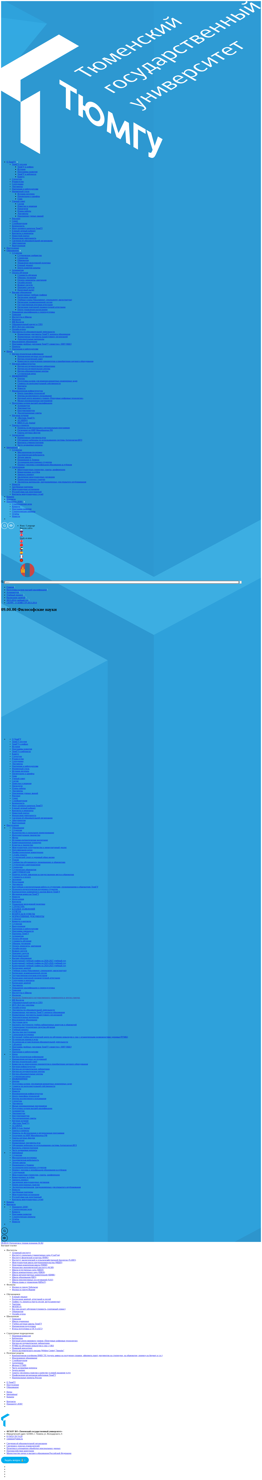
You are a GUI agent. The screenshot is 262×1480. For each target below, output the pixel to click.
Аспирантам (18, 270)
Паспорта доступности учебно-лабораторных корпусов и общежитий (44, 1025)
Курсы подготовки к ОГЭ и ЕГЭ (27, 1329)
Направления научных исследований (34, 356)
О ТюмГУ (11, 162)
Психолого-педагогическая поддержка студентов (35, 889)
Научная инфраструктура (23, 364)
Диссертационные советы (29, 413)
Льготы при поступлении (24, 1032)
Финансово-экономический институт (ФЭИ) (33, 1267)
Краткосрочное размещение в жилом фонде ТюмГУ (36, 892)
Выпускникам (18, 245)
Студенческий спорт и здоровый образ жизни (33, 857)
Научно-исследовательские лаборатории (36, 366)
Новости (21, 388)
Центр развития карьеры (28, 268)
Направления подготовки (24, 1326)
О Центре (16, 919)
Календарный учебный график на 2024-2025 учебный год (39, 965)
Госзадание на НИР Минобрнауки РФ (35, 430)
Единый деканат (25, 265)
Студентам (17, 253)
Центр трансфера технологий (31, 393)
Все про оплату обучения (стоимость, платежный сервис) (39, 1309)
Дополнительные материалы (30, 339)
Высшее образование (22, 292)
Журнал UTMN (19, 1365)
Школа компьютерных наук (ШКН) (28, 1272)
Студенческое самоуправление (26, 864)
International (12, 447)
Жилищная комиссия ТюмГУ (25, 894)
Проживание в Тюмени (28, 460)
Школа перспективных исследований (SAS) (32, 1280)
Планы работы (24, 211)
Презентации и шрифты (28, 196)
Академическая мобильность (30, 455)
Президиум (22, 208)
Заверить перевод (25, 474)
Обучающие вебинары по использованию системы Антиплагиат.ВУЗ (49, 440)
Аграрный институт (21, 1252)
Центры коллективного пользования (34, 396)
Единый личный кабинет (24, 231)
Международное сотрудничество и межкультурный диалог (39, 847)
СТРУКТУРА (18, 906)
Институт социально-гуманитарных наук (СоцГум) (36, 1255)
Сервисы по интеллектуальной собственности (39, 383)
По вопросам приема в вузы (25, 1039)
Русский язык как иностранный (27, 492)
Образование (13, 250)
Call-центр (17, 1044)
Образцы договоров (26, 277)
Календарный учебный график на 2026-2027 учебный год (39, 960)
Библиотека (17, 1338)
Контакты (22, 386)
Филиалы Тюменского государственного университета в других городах (46, 997)
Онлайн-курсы (19, 329)
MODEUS (16, 1306)
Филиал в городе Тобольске (25, 1287)
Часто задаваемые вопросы (30, 445)
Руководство (18, 181)
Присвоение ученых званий (30, 216)
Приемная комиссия (21, 1336)
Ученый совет (18, 201)
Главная (10, 587)
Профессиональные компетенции (27, 852)
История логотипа (26, 194)
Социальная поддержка (23, 1034)
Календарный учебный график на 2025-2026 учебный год (39, 963)
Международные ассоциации (25, 489)
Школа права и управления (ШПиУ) (29, 1282)
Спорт (15, 221)
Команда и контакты (21, 921)
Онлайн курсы (19, 1314)
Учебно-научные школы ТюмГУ (27, 1324)
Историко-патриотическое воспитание (30, 840)
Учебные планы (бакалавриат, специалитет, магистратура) (44, 300)
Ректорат (16, 218)
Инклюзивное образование (24, 341)
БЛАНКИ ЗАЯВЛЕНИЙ (23, 909)
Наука (10, 351)
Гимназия (16, 314)
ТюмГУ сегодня (19, 164)
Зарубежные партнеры (22, 487)
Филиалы (16, 319)
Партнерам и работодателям (25, 189)
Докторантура (24, 408)
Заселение (16, 879)
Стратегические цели (22, 504)
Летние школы (24, 457)
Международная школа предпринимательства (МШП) (37, 1262)
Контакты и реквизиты (22, 233)
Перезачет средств (25, 287)
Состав (20, 204)
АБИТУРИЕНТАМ (21, 872)
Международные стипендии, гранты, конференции (41, 469)
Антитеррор (17, 1363)
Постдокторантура (26, 410)
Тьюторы (16, 1304)
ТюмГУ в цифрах (25, 167)
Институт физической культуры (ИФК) (30, 1257)
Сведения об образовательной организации (32, 240)
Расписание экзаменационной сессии (34, 302)
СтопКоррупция (19, 223)
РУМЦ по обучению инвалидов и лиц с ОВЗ (33, 1345)
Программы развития (27, 172)
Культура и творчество (22, 845)
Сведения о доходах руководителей (23, 1446)
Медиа (15, 837)
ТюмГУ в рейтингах (26, 174)
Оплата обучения (20, 272)
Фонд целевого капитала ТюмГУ (27, 228)
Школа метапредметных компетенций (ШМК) (33, 1275)
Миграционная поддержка (29, 452)
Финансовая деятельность (24, 238)
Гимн (19, 199)
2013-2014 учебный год (17, 600)
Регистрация (18, 882)
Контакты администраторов (30, 442)
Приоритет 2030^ (15, 501)
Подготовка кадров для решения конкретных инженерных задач (47, 381)
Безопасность (18, 226)
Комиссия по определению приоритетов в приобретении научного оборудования (55, 361)
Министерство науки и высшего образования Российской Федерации (39, 1453)
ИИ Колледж (18, 322)
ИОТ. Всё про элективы (23, 327)
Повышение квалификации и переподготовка (33, 312)
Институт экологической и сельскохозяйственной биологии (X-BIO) (44, 1260)
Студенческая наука (26, 373)
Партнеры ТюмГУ (20, 933)
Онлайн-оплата (24, 282)
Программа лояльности (23, 931)
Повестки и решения (27, 206)
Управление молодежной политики (34, 263)
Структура (17, 179)
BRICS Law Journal (26, 423)
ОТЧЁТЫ (16, 911)
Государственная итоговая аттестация (35, 304)
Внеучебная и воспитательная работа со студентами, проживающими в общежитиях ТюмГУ (55, 887)
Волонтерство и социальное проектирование (33, 832)
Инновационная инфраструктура (27, 391)
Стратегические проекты (23, 511)
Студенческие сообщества (29, 255)
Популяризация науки (22, 850)
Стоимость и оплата (21, 877)
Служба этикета (19, 855)
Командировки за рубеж (28, 472)
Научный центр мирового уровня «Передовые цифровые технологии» (50, 398)
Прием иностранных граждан (31, 479)
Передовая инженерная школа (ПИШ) (29, 1265)
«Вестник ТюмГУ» (26, 418)
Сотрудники (17, 184)
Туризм (15, 860)
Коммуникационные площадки (26, 842)
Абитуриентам (19, 243)
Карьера (10, 496)
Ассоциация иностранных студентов (34, 462)
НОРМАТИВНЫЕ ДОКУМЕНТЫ (28, 916)
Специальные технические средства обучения (33, 1027)
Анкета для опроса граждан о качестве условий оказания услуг (41, 1373)
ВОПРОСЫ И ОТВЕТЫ (23, 914)
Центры (21, 378)
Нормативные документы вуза (31, 437)
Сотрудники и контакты (23, 980)
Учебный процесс (15, 595)
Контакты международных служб (27, 494)
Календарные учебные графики (32, 295)
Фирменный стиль (20, 191)
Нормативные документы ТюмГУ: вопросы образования (43, 334)
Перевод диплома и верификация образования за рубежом (44, 464)
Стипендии (22, 258)
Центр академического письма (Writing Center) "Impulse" (38, 1350)
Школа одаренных (20, 1321)
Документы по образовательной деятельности (33, 332)
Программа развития (21, 509)
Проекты (16, 346)
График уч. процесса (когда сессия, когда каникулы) (36, 1301)
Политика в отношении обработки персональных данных (33, 1448)
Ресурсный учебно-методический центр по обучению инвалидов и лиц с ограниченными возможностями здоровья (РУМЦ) (70, 1037)
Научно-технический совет (30, 359)
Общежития (23, 260)
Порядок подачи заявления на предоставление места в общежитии (43, 874)
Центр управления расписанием (32, 309)
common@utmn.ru (15, 1439)
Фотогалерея (18, 899)
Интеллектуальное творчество (26, 835)
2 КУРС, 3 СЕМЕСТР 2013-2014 (22, 602)
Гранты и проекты (20, 425)
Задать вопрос (18, 1370)
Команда (16, 506)
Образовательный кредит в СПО (27, 324)
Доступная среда (20, 1022)
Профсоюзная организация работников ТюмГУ (34, 1375)
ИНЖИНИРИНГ (20, 376)
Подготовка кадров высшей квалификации (32, 403)
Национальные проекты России (27, 1377)
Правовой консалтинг (22, 1348)
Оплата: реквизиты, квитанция (31, 280)
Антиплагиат (18, 435)
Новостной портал (20, 236)
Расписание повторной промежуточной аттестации (41, 307)
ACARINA (22, 420)
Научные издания (20, 415)
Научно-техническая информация (27, 354)
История (21, 169)
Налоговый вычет (25, 290)
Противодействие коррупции (20, 1451)
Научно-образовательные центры (32, 371)
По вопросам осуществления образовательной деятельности (40, 1042)
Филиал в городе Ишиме (23, 1289)
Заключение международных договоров (36, 477)
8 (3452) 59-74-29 (14, 1436)
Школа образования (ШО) (24, 1277)
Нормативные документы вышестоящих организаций (42, 336)
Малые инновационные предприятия (34, 400)
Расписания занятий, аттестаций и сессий (31, 1299)
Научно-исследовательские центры (33, 368)
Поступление (13, 248)
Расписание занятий (26, 297)
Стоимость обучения (27, 275)
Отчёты (15, 514)
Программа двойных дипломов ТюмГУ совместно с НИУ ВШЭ (42, 344)
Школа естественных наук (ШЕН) (28, 1270)
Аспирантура (23, 405)
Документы (17, 186)
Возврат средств (25, 285)
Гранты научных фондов (28, 432)
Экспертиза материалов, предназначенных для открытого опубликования (51, 482)
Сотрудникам (18, 467)
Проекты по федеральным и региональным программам (43, 428)
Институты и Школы (22, 317)
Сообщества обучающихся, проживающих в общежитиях (38, 862)
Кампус (21, 176)
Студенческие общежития (24, 869)
